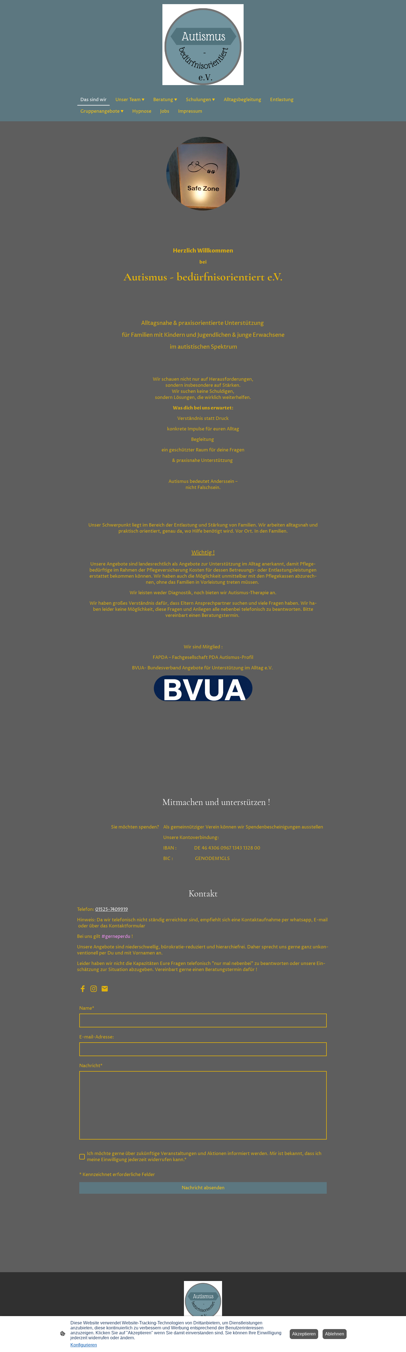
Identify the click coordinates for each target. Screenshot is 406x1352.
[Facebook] (82, 988)
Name (86, 1008)
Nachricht (90, 1066)
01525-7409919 (111, 909)
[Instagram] (93, 988)
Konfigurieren (83, 1345)
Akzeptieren (304, 1334)
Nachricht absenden (203, 1188)
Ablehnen (334, 1334)
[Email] (104, 988)
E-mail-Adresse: (96, 1037)
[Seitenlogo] (202, 44)
